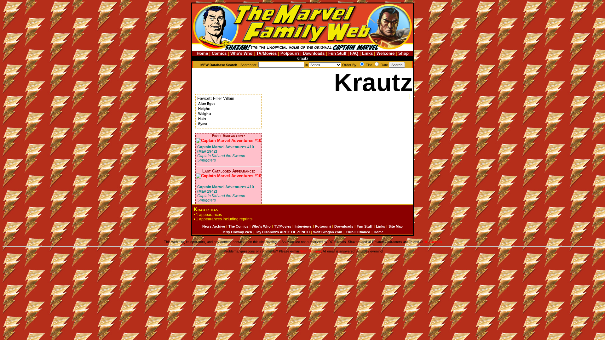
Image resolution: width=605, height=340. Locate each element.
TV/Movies (266, 53)
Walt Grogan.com (327, 232)
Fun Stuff (337, 53)
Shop (403, 53)
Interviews (303, 226)
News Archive (213, 226)
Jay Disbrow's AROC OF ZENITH (283, 232)
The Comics (238, 226)
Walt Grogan (310, 251)
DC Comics (433, 242)
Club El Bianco (358, 232)
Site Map (396, 226)
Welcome (386, 53)
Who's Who (241, 53)
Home (202, 53)
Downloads (314, 53)
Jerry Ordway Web (237, 232)
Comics (219, 53)
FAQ (354, 53)
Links (367, 53)
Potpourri (289, 53)
